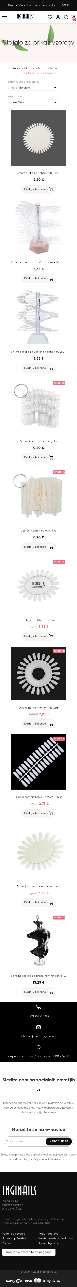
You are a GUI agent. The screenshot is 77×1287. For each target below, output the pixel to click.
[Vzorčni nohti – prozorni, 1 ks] (38, 433)
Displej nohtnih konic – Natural (38, 707)
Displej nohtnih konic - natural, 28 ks (38, 797)
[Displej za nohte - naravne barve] (38, 878)
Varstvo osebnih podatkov (55, 1238)
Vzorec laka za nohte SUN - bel (38, 173)
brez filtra (17, 102)
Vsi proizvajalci (20, 87)
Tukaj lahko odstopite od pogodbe (29, 1252)
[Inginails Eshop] (25, 18)
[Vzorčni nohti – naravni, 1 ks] (38, 522)
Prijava (6, 1243)
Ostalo (53, 68)
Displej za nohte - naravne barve (38, 886)
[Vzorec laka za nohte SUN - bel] (38, 164)
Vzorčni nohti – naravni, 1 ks (38, 530)
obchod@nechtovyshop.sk (38, 1036)
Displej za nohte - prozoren (38, 620)
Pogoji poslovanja (13, 1233)
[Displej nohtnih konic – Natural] (38, 699)
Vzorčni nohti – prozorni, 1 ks (38, 441)
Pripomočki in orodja (26, 68)
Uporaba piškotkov (14, 1238)
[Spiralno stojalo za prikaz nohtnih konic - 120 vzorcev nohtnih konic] (38, 967)
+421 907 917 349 (38, 1016)
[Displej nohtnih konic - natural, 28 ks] (38, 788)
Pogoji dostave (48, 1233)
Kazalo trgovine (48, 1243)
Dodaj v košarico (35, 189)
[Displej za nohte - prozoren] (38, 612)
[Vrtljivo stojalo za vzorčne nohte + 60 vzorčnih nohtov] (38, 254)
